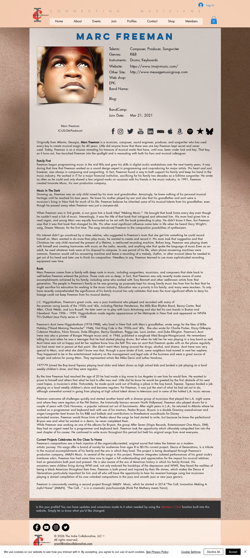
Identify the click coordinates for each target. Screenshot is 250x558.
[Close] (245, 552)
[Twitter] (65, 527)
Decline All (213, 552)
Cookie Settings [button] (191, 552)
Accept (233, 552)
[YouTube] (46, 527)
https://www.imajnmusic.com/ (154, 66)
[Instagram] (56, 527)
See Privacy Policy (157, 552)
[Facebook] (37, 527)
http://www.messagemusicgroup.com (159, 71)
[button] (214, 20)
